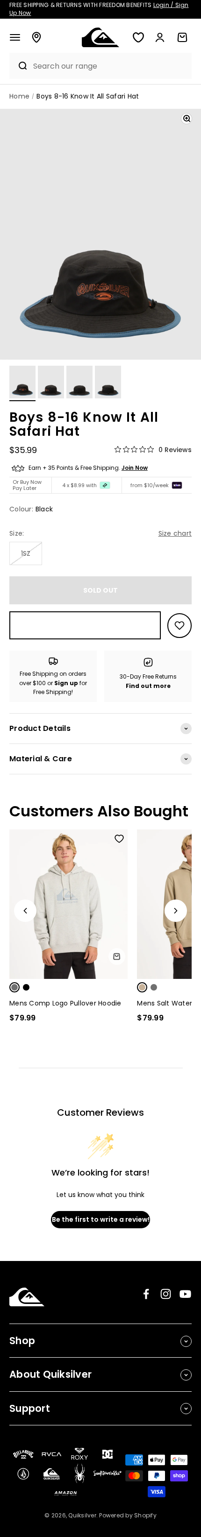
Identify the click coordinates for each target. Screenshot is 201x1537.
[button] (15, 37)
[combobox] (110, 66)
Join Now (135, 468)
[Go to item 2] (51, 383)
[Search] (19, 66)
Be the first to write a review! (101, 1219)
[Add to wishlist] (179, 625)
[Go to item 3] (79, 383)
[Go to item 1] (22, 383)
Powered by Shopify (128, 1515)
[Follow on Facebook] (146, 1294)
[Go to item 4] (108, 383)
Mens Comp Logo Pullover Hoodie (65, 1003)
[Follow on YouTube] (185, 1294)
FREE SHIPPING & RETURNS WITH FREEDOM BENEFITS (99, 9)
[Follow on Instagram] (165, 1294)
